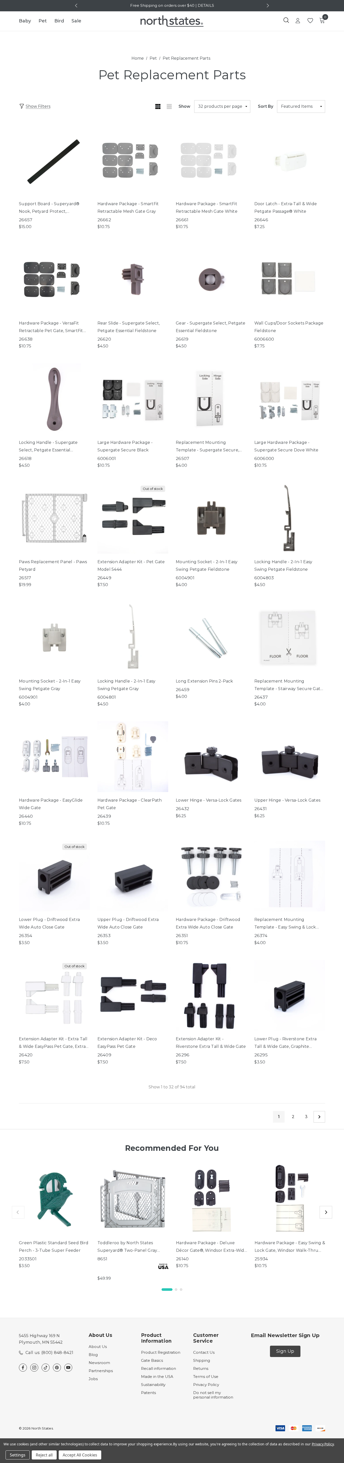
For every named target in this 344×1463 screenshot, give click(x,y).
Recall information (158, 1368)
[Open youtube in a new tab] (68, 1368)
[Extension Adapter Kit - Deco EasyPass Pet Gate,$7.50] (132, 995)
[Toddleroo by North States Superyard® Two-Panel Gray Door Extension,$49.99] (132, 1199)
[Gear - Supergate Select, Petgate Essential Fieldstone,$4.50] (211, 279)
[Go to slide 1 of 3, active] (167, 1289)
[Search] (286, 20)
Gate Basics (152, 1360)
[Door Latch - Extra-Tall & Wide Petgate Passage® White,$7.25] (289, 160)
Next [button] (267, 6)
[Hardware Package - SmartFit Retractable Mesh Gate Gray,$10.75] (132, 160)
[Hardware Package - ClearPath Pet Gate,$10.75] (132, 756)
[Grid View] (157, 106)
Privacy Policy (206, 1384)
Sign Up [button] (285, 1351)
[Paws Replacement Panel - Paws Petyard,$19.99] (54, 518)
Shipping (201, 1360)
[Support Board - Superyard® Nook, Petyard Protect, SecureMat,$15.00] (54, 160)
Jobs (93, 1378)
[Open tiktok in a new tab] (46, 1368)
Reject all (44, 1455)
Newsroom (99, 1362)
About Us (98, 1346)
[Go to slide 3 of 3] (181, 1289)
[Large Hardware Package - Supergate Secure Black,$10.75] (132, 398)
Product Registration (160, 1352)
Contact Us (204, 1352)
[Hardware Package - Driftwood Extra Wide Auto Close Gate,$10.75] (211, 876)
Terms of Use (205, 1376)
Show (184, 106)
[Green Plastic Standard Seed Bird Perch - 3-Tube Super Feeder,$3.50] (54, 1199)
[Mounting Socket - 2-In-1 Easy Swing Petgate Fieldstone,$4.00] (211, 518)
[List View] (169, 106)
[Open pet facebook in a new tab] (23, 1368)
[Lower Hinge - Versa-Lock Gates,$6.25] (211, 756)
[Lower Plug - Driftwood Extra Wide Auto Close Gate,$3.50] (54, 876)
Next (319, 1116)
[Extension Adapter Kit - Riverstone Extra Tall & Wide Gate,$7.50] (211, 995)
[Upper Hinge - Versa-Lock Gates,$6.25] (289, 756)
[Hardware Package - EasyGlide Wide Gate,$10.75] (54, 756)
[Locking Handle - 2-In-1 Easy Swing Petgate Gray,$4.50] (132, 637)
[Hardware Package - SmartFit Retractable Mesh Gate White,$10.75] (211, 160)
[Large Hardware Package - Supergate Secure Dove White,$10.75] (289, 398)
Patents (148, 1392)
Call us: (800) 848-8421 (49, 1352)
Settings (17, 1455)
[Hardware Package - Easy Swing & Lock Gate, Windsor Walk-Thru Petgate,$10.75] (290, 1199)
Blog (93, 1354)
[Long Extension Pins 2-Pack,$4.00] (211, 637)
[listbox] (301, 106)
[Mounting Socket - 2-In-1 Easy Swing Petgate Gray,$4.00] (54, 637)
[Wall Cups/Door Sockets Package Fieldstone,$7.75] (289, 279)
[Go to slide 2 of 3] (176, 1289)
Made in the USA (157, 1376)
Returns (200, 1368)
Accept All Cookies (80, 1455)
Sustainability (153, 1384)
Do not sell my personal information (213, 1395)
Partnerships (101, 1370)
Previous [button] (77, 6)
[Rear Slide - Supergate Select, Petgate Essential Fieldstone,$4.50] (132, 279)
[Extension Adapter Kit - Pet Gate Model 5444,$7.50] (132, 518)
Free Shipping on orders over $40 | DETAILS (172, 5)
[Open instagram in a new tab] (34, 1368)
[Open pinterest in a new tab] (57, 1368)
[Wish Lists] (310, 20)
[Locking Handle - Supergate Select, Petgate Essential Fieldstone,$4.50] (54, 398)
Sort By (265, 106)
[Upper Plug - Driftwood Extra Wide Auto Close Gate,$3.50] (132, 876)
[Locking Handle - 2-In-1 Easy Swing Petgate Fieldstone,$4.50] (289, 518)
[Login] (298, 21)
